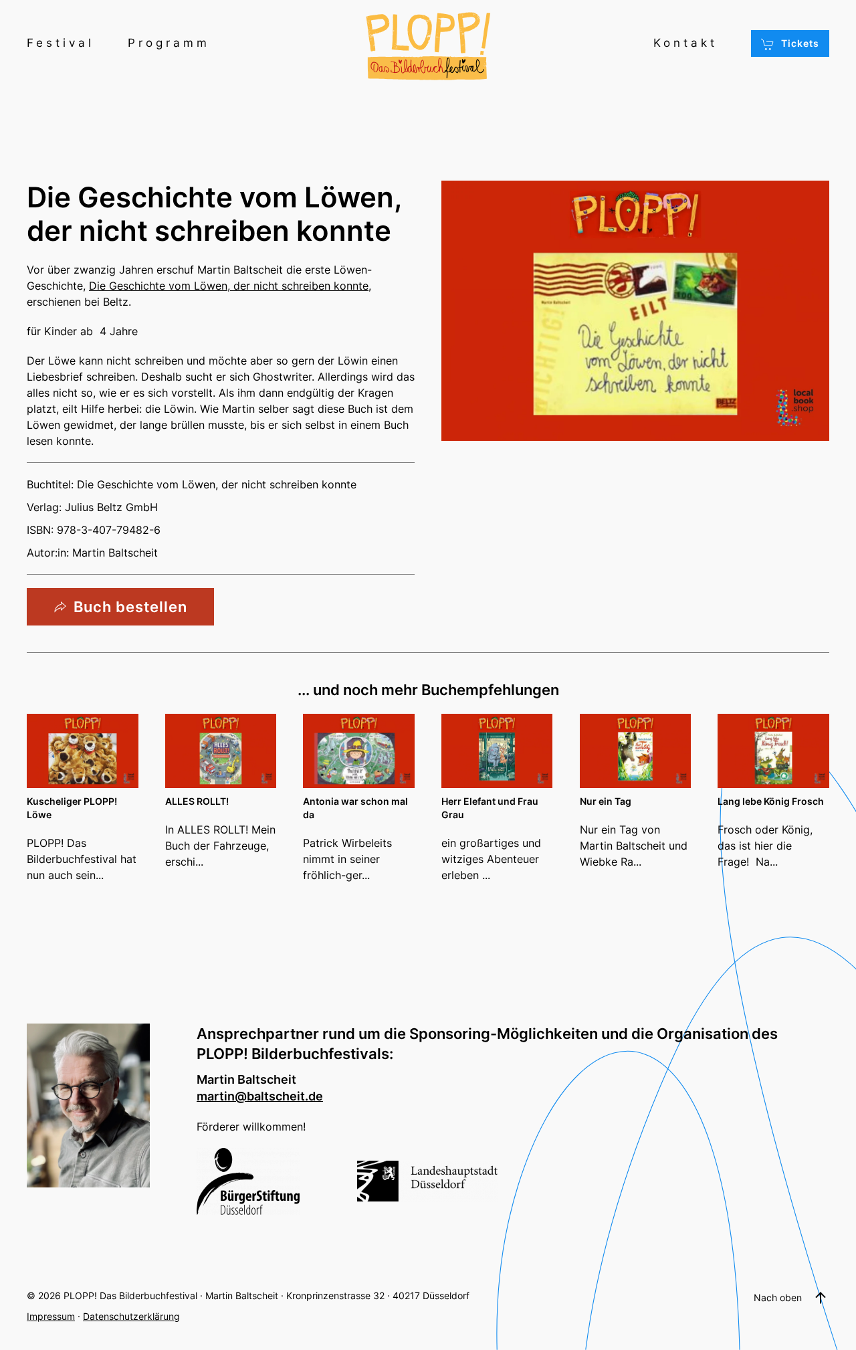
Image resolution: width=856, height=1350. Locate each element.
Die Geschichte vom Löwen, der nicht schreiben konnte (228, 285)
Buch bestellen (130, 606)
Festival (60, 43)
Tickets (800, 43)
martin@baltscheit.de (260, 1096)
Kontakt (685, 43)
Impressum (51, 1316)
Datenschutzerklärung (131, 1316)
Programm (169, 43)
